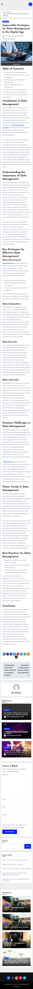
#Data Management (9, 39)
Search (5, 841)
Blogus (25, 984)
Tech (6, 958)
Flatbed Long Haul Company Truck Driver (14, 860)
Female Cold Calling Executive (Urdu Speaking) (16, 868)
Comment (5, 775)
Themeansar (16, 986)
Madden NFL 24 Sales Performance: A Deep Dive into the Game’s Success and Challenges (16, 752)
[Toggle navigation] (2, 4)
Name (4, 799)
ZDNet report (8, 462)
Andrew (9, 36)
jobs (6, 904)
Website (4, 815)
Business (5, 21)
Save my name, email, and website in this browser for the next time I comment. (14, 826)
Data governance (7, 263)
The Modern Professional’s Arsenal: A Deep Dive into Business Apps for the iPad (16, 714)
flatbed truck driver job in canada (12, 864)
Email (4, 807)
